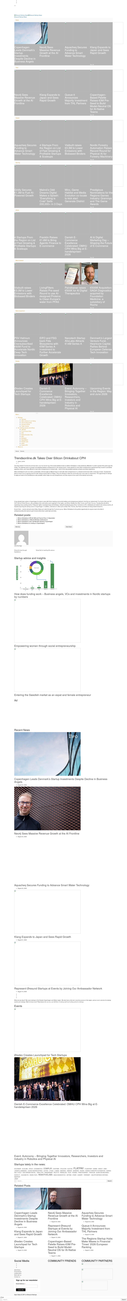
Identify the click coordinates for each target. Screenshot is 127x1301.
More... (18, 414)
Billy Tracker (81, 503)
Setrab (69, 1175)
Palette (56, 1172)
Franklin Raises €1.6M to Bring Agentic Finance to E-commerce (50, 241)
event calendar (101, 1000)
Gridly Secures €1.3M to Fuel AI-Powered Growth (24, 192)
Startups (20, 417)
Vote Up (17, 527)
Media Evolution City (26, 435)
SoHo (22, 443)
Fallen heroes (25, 426)
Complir (47, 1168)
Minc (22, 436)
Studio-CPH (24, 445)
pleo (69, 1172)
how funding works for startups (75, 1002)
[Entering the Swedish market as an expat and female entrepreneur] (47, 670)
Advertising (17, 1270)
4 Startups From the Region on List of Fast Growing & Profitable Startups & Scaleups (50, 150)
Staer (74, 1175)
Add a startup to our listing (28, 421)
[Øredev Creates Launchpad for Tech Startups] (31, 374)
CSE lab (23, 429)
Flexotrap (88, 1169)
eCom (17, 210)
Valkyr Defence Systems (99, 1175)
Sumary (80, 1175)
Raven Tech (33, 1175)
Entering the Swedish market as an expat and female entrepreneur (52, 695)
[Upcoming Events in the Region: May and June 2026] (106, 374)
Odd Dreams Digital (29, 1172)
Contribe (56, 1169)
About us (20, 447)
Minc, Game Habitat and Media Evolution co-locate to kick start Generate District (76, 195)
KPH (22, 433)
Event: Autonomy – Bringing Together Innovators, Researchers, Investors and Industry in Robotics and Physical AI (75, 398)
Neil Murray (87, 501)
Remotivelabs (45, 1174)
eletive (69, 1169)
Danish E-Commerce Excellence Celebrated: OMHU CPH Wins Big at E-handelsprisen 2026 (76, 245)
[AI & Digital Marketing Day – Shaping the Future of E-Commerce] (106, 223)
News (17, 20)
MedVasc (63, 1171)
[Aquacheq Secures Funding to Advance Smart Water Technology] (81, 33)
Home (17, 451)
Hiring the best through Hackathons (20, 551)
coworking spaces (80, 1000)
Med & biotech (19, 260)
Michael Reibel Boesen (23, 503)
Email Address (20, 1284)
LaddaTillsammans (20, 1171)
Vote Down (69, 527)
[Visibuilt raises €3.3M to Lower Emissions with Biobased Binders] (81, 131)
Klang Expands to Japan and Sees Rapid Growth (100, 50)
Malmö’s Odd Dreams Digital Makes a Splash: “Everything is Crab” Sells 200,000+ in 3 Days (51, 197)
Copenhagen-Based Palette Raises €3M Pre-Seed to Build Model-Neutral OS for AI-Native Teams (100, 103)
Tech (17, 67)
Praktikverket (83, 1172)
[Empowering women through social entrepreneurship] (47, 620)
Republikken (24, 440)
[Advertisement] (45, 10)
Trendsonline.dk (28, 466)
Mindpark (23, 438)
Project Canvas (91, 503)
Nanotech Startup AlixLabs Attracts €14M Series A (75, 340)
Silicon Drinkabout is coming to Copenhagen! (31, 523)
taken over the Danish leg (42, 466)
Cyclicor (63, 1169)
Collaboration (18, 1273)
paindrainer (48, 1172)
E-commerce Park (26, 431)
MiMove (69, 1171)
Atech (31, 1169)
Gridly (100, 1169)
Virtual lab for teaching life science (45, 550)
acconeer (17, 1169)
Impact (17, 118)
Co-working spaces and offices (26, 428)
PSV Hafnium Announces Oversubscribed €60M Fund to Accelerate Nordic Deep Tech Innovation (24, 346)
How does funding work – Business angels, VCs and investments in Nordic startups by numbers (62, 595)
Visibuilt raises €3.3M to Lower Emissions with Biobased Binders (75, 149)
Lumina (57, 1171)
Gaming (18, 162)
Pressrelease (17, 1271)
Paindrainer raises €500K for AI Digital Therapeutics (76, 290)
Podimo (74, 1172)
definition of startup (59, 1002)
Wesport (17, 1177)
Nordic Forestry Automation (95, 1171)
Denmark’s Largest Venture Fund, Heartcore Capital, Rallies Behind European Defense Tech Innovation (101, 345)
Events (17, 361)
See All (92, 64)
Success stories (25, 424)
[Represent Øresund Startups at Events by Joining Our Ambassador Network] (47, 963)
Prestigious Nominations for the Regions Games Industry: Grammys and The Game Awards (101, 197)
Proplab (92, 1172)
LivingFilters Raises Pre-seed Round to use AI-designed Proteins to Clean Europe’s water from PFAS (50, 295)
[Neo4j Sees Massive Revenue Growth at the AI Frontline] (56, 33)
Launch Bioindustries (35, 1171)
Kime (105, 1169)
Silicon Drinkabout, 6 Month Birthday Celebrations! (33, 520)
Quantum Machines (102, 1172)
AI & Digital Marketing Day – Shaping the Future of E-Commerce (101, 241)
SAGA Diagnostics (59, 1175)
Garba (95, 1169)
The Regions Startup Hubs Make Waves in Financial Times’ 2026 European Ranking (97, 1243)
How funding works (26, 422)
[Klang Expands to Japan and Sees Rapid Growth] (106, 33)
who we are (47, 1002)
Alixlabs (25, 1169)
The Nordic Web (102, 501)
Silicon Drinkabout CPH (80, 505)
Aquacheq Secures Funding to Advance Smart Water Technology (76, 51)
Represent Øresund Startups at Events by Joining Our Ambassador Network (58, 988)
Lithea (51, 1171)
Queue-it (17, 1175)
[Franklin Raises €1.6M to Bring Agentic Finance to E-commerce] (56, 223)
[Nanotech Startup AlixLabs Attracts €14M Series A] (81, 324)
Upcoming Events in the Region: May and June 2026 (101, 391)
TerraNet (87, 1175)
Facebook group (58, 509)
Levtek (45, 1171)
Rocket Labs (24, 441)
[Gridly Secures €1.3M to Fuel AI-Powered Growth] (31, 175)
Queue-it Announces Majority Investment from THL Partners (76, 99)
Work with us (17, 1275)
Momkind (76, 1171)
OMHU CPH (40, 1172)
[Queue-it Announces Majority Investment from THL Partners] (81, 80)
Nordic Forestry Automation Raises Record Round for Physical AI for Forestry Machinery (101, 150)
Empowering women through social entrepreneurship (45, 646)
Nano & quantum (20, 311)
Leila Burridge (18, 546)
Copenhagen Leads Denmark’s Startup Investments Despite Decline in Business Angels (25, 54)
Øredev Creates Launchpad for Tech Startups (23, 391)
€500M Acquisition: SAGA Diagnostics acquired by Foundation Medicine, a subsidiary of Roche (101, 296)
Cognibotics (38, 1169)
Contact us (17, 1277)
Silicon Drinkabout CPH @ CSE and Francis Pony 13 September (36, 518)
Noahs (82, 1171)
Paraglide (63, 1172)
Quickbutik (25, 1175)
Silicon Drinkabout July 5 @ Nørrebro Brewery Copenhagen (35, 521)
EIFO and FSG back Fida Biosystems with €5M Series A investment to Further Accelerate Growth (50, 346)
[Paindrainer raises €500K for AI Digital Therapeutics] (81, 273)
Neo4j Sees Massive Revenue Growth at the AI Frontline (50, 51)
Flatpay (79, 1168)
